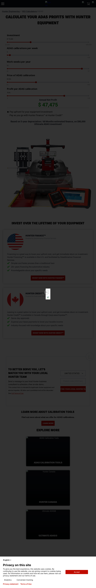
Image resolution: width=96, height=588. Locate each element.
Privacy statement (10, 584)
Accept (77, 572)
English (6, 560)
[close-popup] (92, 560)
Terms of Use (26, 584)
